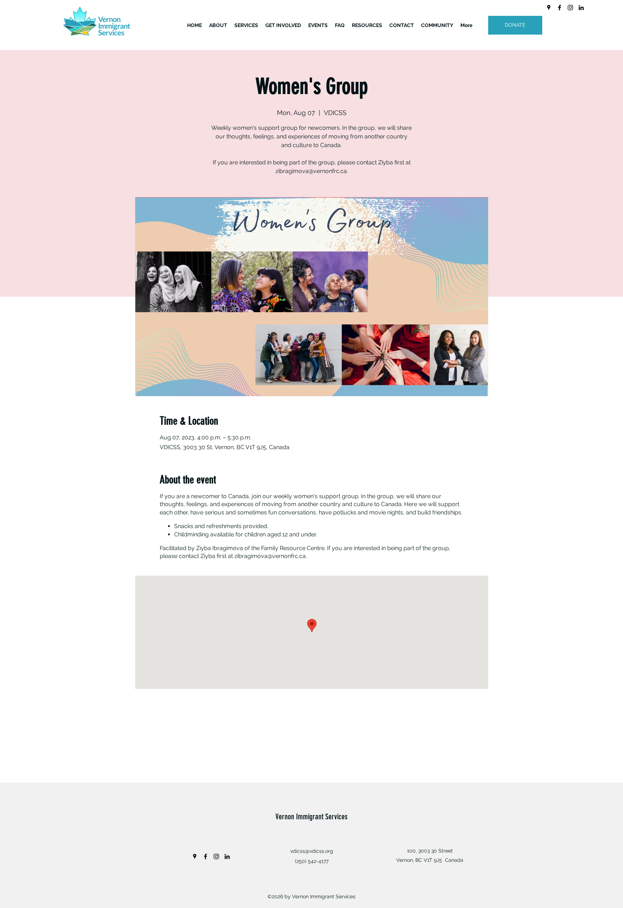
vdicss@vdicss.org (311, 851)
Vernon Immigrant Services (311, 816)
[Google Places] (548, 7)
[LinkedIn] (581, 7)
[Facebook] (559, 7)
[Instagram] (570, 7)
